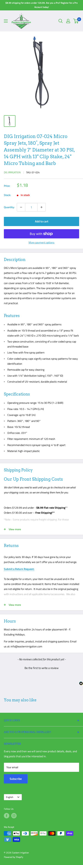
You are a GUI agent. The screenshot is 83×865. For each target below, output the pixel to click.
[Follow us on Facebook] (6, 815)
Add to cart (41, 221)
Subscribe (16, 779)
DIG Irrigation (12, 172)
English (9, 797)
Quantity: (9, 207)
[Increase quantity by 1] (41, 207)
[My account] (68, 21)
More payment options (41, 242)
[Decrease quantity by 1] (21, 207)
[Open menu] (6, 21)
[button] (41, 667)
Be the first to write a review (41, 668)
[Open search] (60, 21)
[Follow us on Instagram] (14, 815)
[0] (76, 21)
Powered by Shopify (13, 857)
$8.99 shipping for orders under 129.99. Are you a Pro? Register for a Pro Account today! (41, 5)
